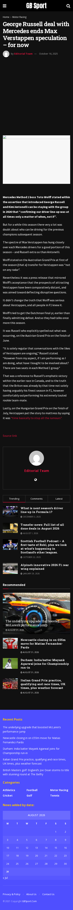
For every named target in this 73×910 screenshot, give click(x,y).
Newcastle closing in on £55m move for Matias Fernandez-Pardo (43, 643)
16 (65, 847)
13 (36, 847)
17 (7, 855)
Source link (10, 436)
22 (55, 855)
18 (17, 855)
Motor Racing (19, 17)
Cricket (8, 795)
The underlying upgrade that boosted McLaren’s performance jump (32, 623)
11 (17, 847)
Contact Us (48, 894)
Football (32, 790)
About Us (31, 894)
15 (55, 847)
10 (7, 847)
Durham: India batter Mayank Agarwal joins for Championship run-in (45, 663)
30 (65, 863)
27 (36, 863)
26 (27, 863)
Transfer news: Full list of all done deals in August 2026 (42, 526)
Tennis (54, 795)
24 (7, 863)
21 (46, 855)
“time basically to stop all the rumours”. (36, 418)
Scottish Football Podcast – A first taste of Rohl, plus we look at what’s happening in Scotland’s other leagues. (44, 546)
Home (6, 17)
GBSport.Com (29, 901)
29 (55, 863)
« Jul (5, 878)
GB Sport (36, 5)
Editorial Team (23, 53)
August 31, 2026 (15, 630)
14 (46, 847)
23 (65, 855)
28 (46, 863)
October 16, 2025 (48, 53)
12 (27, 847)
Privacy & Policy (11, 894)
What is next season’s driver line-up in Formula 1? (42, 510)
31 (7, 871)
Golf (29, 795)
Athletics (9, 790)
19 (27, 855)
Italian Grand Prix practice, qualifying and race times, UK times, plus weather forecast (43, 684)
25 (17, 863)
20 (36, 855)
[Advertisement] (36, 95)
